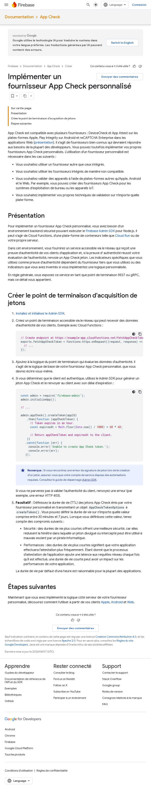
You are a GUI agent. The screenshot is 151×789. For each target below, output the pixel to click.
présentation (44, 143)
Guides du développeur (19, 672)
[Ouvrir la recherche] (88, 4)
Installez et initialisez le (40, 314)
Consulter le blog (63, 672)
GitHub (9, 701)
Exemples (11, 688)
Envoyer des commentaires (119, 76)
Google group (111, 685)
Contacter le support (115, 672)
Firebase (13, 66)
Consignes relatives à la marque (122, 698)
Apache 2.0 (69, 640)
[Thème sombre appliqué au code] (134, 334)
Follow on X (60, 685)
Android (117, 602)
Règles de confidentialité (52, 770)
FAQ (105, 704)
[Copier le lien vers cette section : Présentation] (48, 216)
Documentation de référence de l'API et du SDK (25, 680)
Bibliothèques (13, 694)
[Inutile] (140, 66)
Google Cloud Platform (19, 748)
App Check (50, 17)
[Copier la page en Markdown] (25, 96)
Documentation (19, 17)
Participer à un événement (69, 698)
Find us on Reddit (64, 679)
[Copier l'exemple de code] (140, 334)
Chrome (10, 735)
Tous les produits (15, 754)
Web (130, 602)
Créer (68, 66)
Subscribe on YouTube (66, 691)
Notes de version (112, 691)
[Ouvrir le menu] (6, 4)
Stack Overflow (112, 679)
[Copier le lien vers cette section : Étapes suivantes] (60, 587)
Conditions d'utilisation (19, 770)
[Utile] (134, 66)
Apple (105, 602)
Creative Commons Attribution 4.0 (115, 636)
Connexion (139, 4)
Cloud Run (122, 236)
